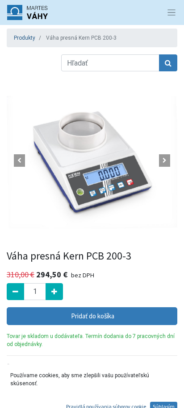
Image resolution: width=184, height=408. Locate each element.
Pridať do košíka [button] (92, 316)
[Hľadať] (168, 62)
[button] (19, 160)
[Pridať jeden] (54, 291)
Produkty (24, 38)
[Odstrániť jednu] (15, 291)
